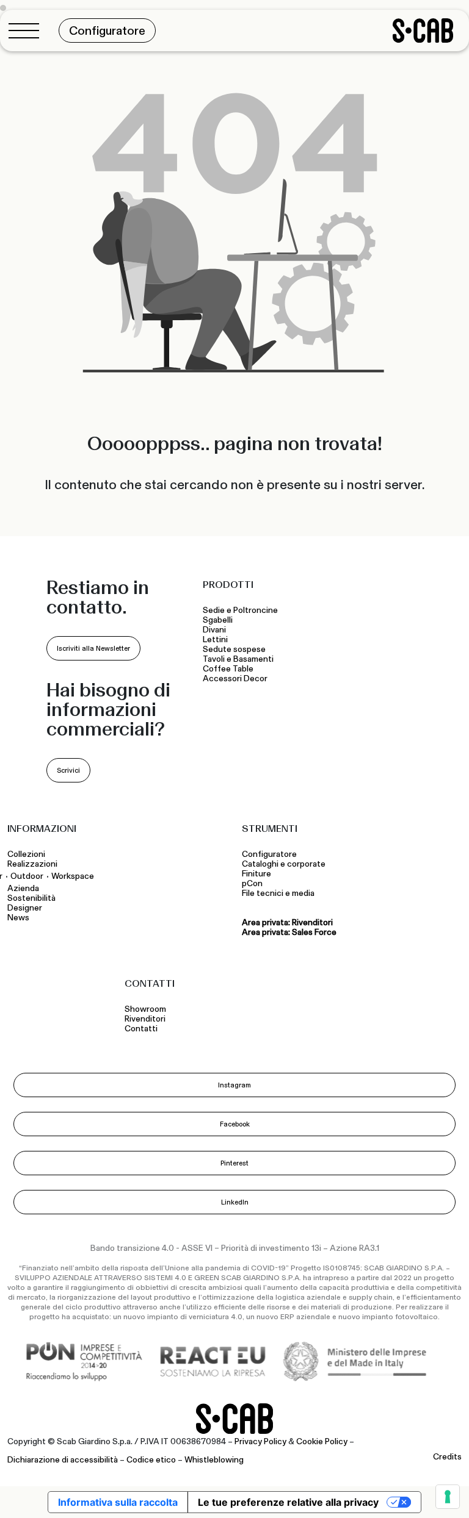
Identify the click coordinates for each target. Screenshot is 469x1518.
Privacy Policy (260, 1442)
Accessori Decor (235, 679)
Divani (214, 630)
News (18, 918)
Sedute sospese (236, 649)
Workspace (72, 876)
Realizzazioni (32, 864)
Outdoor (26, 876)
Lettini (216, 640)
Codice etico (151, 1460)
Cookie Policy (321, 1442)
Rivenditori (145, 1019)
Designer (24, 908)
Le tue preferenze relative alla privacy (288, 1502)
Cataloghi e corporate (283, 864)
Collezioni (26, 854)
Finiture (256, 874)
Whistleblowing (214, 1460)
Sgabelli (218, 620)
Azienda (23, 888)
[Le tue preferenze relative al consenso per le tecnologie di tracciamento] (447, 1496)
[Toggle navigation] (27, 30)
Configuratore (269, 854)
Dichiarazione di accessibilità (62, 1460)
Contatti (141, 1029)
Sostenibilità (31, 898)
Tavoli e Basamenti (240, 659)
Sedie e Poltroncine (240, 610)
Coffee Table (230, 669)
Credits (447, 1457)
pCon (252, 884)
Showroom (145, 1009)
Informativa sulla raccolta (118, 1502)
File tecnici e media (278, 893)
